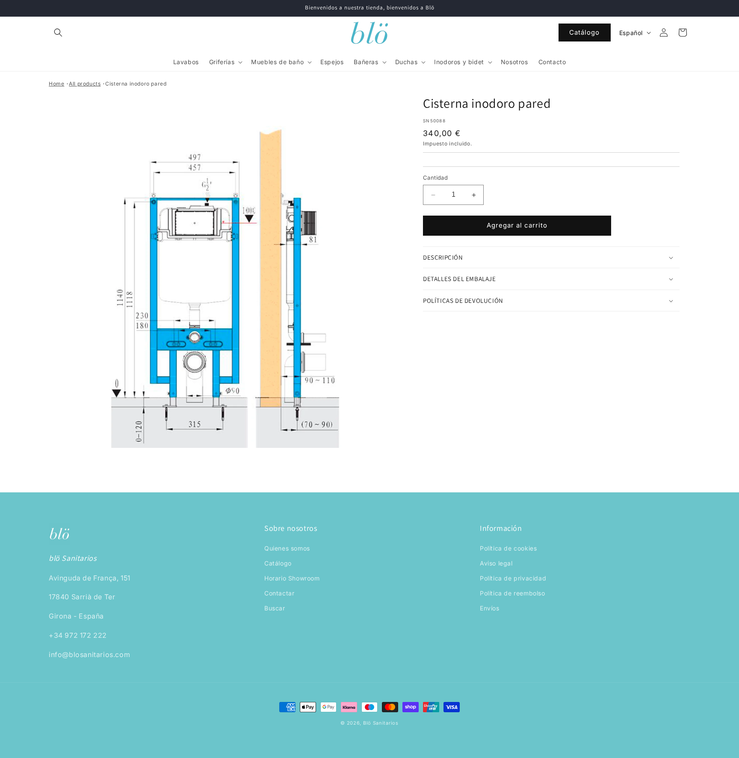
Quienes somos (287, 548)
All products (85, 83)
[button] (58, 32)
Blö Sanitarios (381, 723)
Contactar (279, 593)
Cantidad (435, 178)
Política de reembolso (512, 593)
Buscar (274, 608)
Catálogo (584, 32)
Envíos (490, 608)
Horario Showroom (292, 578)
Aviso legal (496, 563)
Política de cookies (508, 548)
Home (56, 83)
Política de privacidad (513, 578)
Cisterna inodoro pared (135, 83)
